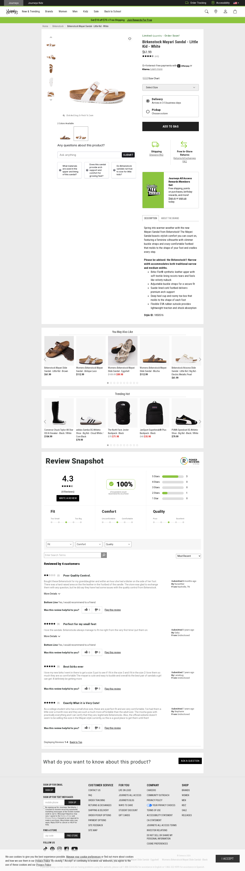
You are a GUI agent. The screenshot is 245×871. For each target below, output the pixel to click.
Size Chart (154, 78)
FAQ (90, 795)
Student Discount (128, 810)
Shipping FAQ (156, 155)
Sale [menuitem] (96, 11)
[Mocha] (65, 133)
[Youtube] (75, 849)
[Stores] (216, 11)
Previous (51, 36)
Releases (187, 815)
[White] (81, 133)
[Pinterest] (52, 849)
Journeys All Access (130, 795)
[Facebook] (66, 849)
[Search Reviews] (104, 555)
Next (51, 98)
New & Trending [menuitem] (31, 11)
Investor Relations (157, 830)
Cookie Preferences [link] (157, 843)
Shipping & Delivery (98, 810)
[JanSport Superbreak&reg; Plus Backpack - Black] (154, 413)
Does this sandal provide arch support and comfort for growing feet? (98, 170)
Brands (186, 790)
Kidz (184, 805)
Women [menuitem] (63, 11)
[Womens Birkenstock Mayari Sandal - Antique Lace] (91, 351)
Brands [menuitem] (49, 11)
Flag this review (113, 610)
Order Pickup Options (99, 815)
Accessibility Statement (160, 815)
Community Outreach (158, 795)
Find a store (50, 830)
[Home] (12, 12)
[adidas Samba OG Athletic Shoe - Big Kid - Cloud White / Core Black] (91, 413)
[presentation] (30, 12)
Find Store (72, 835)
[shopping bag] (235, 11)
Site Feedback (95, 825)
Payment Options (97, 820)
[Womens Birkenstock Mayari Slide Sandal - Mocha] (154, 351)
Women (185, 795)
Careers (151, 790)
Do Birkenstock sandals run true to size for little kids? (124, 170)
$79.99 (79, 440)
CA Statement (154, 820)
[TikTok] (45, 849)
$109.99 (112, 374)
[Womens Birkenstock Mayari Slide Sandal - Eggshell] (123, 351)
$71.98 (115, 436)
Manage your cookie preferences (83, 856)
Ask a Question (190, 761)
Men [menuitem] (75, 11)
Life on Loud (125, 790)
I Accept (228, 858)
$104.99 (48, 436)
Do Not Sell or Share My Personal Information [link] (159, 837)
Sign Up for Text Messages (58, 797)
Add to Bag (170, 126)
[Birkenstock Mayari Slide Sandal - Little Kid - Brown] (59, 351)
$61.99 (47, 374)
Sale (184, 810)
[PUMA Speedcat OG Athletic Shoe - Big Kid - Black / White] (186, 413)
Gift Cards (124, 815)
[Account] (226, 12)
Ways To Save (126, 805)
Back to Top (76, 742)
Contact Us (94, 790)
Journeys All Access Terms (162, 825)
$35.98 (147, 436)
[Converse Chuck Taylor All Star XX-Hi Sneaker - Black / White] (59, 413)
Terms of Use (154, 810)
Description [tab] (150, 218)
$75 (110, 436)
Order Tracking (198, 3)
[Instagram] (59, 849)
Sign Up (49, 790)
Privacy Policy (154, 800)
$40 (142, 436)
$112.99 (80, 374)
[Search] (207, 11)
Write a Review (68, 498)
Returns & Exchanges (100, 805)
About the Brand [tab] (170, 218)
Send (128, 155)
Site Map (93, 830)
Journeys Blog (126, 800)
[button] (236, 3)
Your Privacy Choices (163, 805)
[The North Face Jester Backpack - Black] (123, 413)
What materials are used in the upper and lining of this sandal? (70, 170)
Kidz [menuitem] (85, 11)
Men (184, 800)
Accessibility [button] (223, 3)
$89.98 (119, 374)
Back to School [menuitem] (112, 11)
